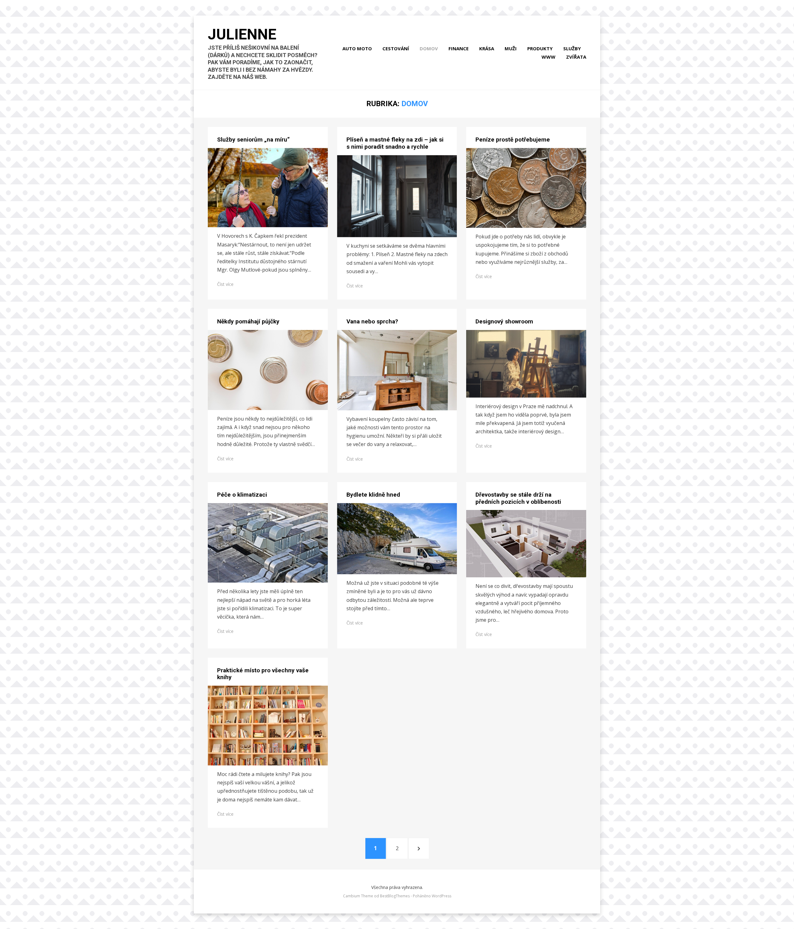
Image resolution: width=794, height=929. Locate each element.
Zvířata (576, 57)
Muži (511, 48)
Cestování (395, 48)
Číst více (225, 284)
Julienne (242, 34)
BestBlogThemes (395, 896)
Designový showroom (504, 321)
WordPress (441, 896)
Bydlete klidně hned (373, 494)
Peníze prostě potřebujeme (512, 139)
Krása (486, 48)
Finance (458, 48)
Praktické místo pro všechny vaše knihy (263, 674)
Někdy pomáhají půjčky (248, 321)
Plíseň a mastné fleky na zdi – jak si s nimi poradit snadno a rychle (395, 143)
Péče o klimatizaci (242, 494)
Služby (572, 48)
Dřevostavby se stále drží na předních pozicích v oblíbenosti (518, 498)
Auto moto (357, 48)
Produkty (540, 48)
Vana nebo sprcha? (372, 321)
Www (548, 57)
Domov (429, 48)
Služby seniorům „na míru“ (253, 139)
